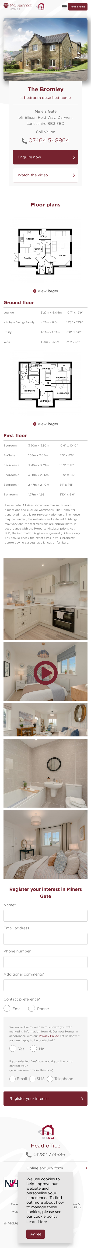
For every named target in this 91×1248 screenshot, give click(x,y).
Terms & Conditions (74, 1206)
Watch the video (33, 175)
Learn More (36, 1222)
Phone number (17, 951)
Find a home (77, 6)
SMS (41, 1079)
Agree (35, 1234)
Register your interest (29, 1098)
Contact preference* (22, 999)
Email (22, 1079)
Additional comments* (24, 974)
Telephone (63, 1079)
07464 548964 (48, 140)
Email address (16, 928)
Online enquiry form (44, 1168)
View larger (47, 291)
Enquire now (29, 157)
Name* (10, 905)
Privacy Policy (48, 1036)
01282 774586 (49, 1154)
